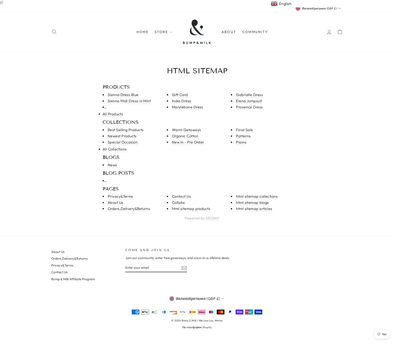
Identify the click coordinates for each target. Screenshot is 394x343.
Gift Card (180, 94)
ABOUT (229, 32)
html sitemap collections (257, 196)
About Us (115, 202)
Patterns (243, 136)
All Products (113, 114)
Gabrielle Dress (249, 94)
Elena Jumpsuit (249, 101)
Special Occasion (122, 142)
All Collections (115, 149)
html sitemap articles (254, 208)
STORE (162, 32)
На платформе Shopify (197, 327)
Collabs (178, 202)
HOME (142, 32)
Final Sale (244, 129)
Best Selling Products (125, 129)
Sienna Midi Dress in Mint (129, 101)
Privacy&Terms (120, 196)
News (112, 165)
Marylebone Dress (187, 107)
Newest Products (122, 136)
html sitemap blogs (252, 202)
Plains (241, 142)
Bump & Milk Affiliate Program (73, 279)
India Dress (181, 101)
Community (255, 32)
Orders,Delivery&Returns (129, 208)
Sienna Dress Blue (123, 94)
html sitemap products (191, 208)
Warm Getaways (186, 129)
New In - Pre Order (188, 142)
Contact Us (181, 196)
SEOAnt (212, 218)
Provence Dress (249, 107)
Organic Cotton (185, 136)
